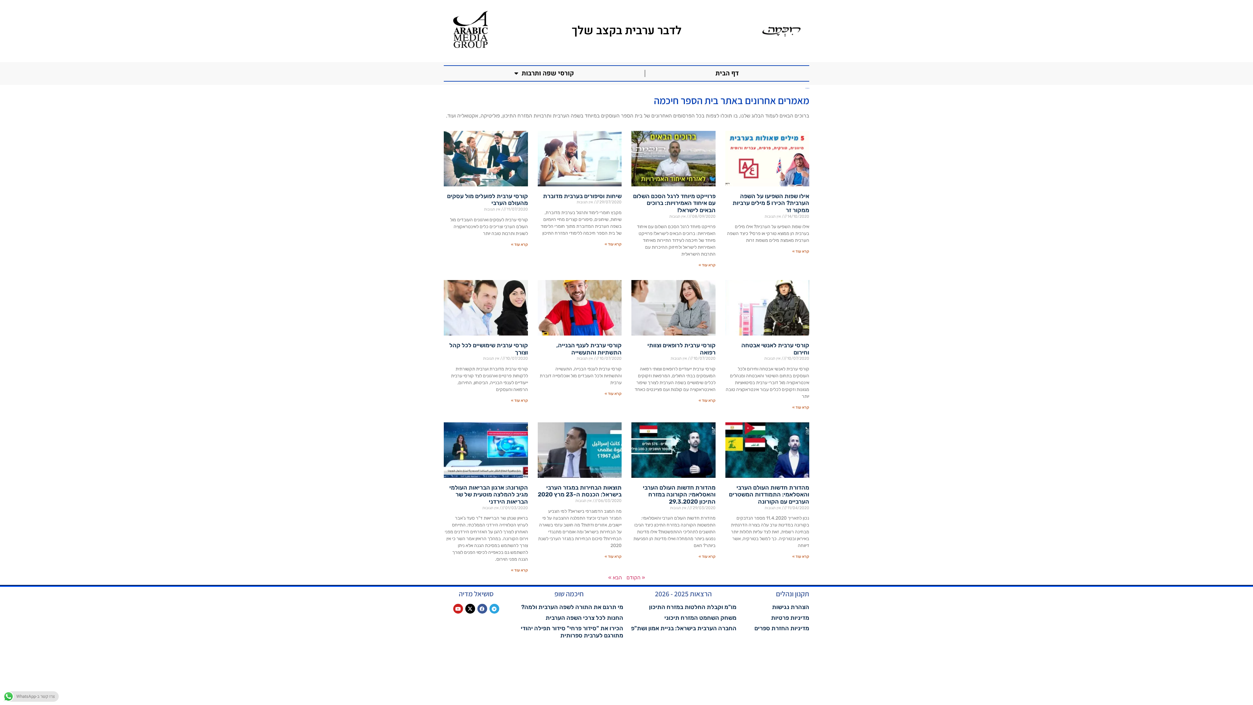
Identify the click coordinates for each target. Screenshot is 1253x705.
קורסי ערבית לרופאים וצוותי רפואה (681, 349)
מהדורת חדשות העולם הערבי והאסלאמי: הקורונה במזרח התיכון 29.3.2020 (679, 494)
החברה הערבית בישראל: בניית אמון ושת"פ (683, 628)
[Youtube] (458, 609)
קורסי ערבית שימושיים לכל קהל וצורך (488, 349)
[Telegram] (494, 609)
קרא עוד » (800, 251)
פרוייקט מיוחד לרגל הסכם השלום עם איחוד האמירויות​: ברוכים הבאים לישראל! (674, 203)
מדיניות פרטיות (790, 617)
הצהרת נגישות (790, 607)
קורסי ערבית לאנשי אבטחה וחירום (775, 349)
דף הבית (727, 73)
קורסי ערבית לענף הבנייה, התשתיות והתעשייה (589, 349)
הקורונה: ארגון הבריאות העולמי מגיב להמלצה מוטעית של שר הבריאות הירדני (488, 494)
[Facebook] (482, 609)
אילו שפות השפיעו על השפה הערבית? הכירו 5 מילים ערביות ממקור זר (771, 203)
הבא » (615, 577)
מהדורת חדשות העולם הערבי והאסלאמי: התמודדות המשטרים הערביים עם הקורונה (769, 494)
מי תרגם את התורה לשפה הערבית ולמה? (572, 607)
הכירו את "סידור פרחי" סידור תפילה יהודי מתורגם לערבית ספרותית (572, 632)
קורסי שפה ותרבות (548, 73)
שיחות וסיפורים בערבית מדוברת (582, 196)
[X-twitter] (470, 609)
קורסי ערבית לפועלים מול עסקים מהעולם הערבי (487, 200)
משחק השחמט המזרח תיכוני (700, 617)
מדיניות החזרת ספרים (781, 628)
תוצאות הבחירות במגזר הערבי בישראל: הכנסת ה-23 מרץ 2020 (580, 491)
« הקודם (635, 577)
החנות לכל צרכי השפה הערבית (584, 617)
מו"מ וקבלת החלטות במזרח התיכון (692, 607)
